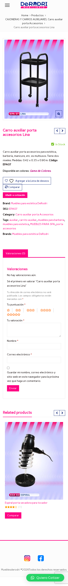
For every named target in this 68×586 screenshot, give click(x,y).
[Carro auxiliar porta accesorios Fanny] (62, 131)
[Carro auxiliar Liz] (57, 131)
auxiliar (13, 220)
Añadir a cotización (15, 195)
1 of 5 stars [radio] (9, 310)
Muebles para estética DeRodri (29, 203)
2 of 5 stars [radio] (19, 310)
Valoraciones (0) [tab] (15, 253)
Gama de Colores (40, 170)
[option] (34, 79)
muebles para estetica (16, 224)
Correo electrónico (19, 354)
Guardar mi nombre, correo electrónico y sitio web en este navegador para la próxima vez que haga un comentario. (33, 377)
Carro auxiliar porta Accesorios (34, 214)
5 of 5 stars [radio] (15, 314)
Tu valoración (15, 320)
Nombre (12, 340)
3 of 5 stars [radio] (32, 310)
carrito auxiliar (28, 220)
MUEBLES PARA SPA (42, 224)
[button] (62, 116)
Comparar (14, 187)
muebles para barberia (51, 220)
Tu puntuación (16, 304)
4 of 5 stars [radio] (47, 310)
